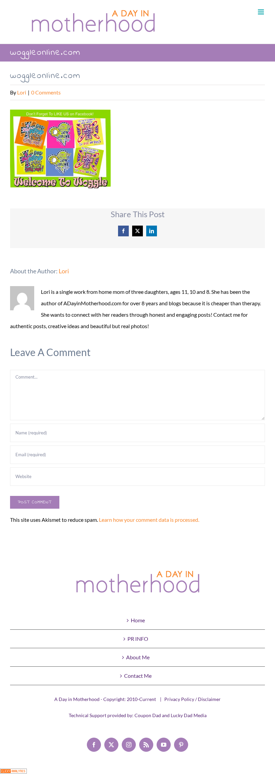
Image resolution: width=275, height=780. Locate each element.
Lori (21, 92)
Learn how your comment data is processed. (149, 519)
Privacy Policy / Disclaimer (192, 699)
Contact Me (138, 675)
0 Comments (46, 92)
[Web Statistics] (13, 774)
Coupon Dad (147, 715)
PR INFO (137, 638)
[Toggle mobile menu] (261, 11)
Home (138, 620)
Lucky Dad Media (189, 715)
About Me (138, 657)
